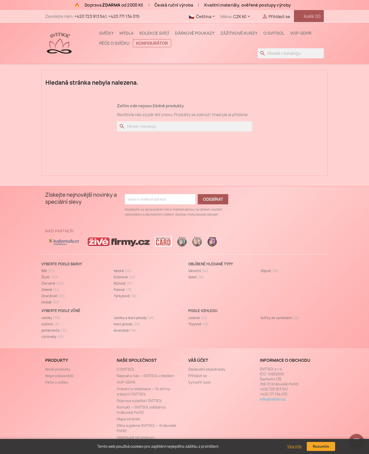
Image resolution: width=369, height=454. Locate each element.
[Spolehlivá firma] (182, 242)
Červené (52, 283)
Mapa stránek (128, 419)
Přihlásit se (197, 375)
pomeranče (54, 330)
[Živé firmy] (118, 242)
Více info (294, 446)
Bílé (48, 271)
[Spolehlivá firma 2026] (212, 242)
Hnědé (50, 302)
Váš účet (198, 360)
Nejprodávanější (59, 375)
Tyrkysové (125, 296)
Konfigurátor (152, 43)
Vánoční (198, 271)
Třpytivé (198, 324)
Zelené (50, 289)
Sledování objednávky (206, 369)
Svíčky (106, 33)
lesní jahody (127, 324)
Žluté (49, 277)
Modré (123, 271)
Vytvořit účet (199, 382)
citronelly (52, 336)
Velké (196, 277)
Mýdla (126, 33)
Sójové (270, 271)
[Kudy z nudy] (63, 242)
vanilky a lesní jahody (134, 318)
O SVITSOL (273, 33)
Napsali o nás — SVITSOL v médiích (145, 375)
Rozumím (321, 446)
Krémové (125, 277)
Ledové (198, 318)
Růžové (123, 283)
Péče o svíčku (114, 43)
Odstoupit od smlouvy (135, 437)
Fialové (123, 289)
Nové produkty (58, 369)
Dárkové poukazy (195, 33)
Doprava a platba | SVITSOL (139, 400)
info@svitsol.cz (273, 399)
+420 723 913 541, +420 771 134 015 (107, 16)
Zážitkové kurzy (239, 33)
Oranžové (53, 296)
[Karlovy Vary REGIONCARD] (163, 242)
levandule (125, 330)
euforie (50, 324)
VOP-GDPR (301, 33)
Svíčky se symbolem (280, 318)
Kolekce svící (154, 33)
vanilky (50, 318)
